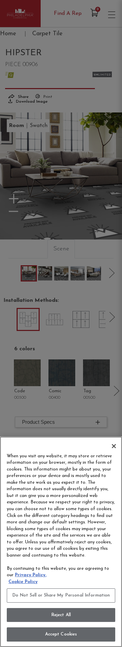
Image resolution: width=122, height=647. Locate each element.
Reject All (61, 615)
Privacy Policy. (30, 575)
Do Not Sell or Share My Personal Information (61, 595)
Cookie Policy (23, 582)
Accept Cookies (61, 634)
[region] (61, 542)
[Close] (113, 446)
